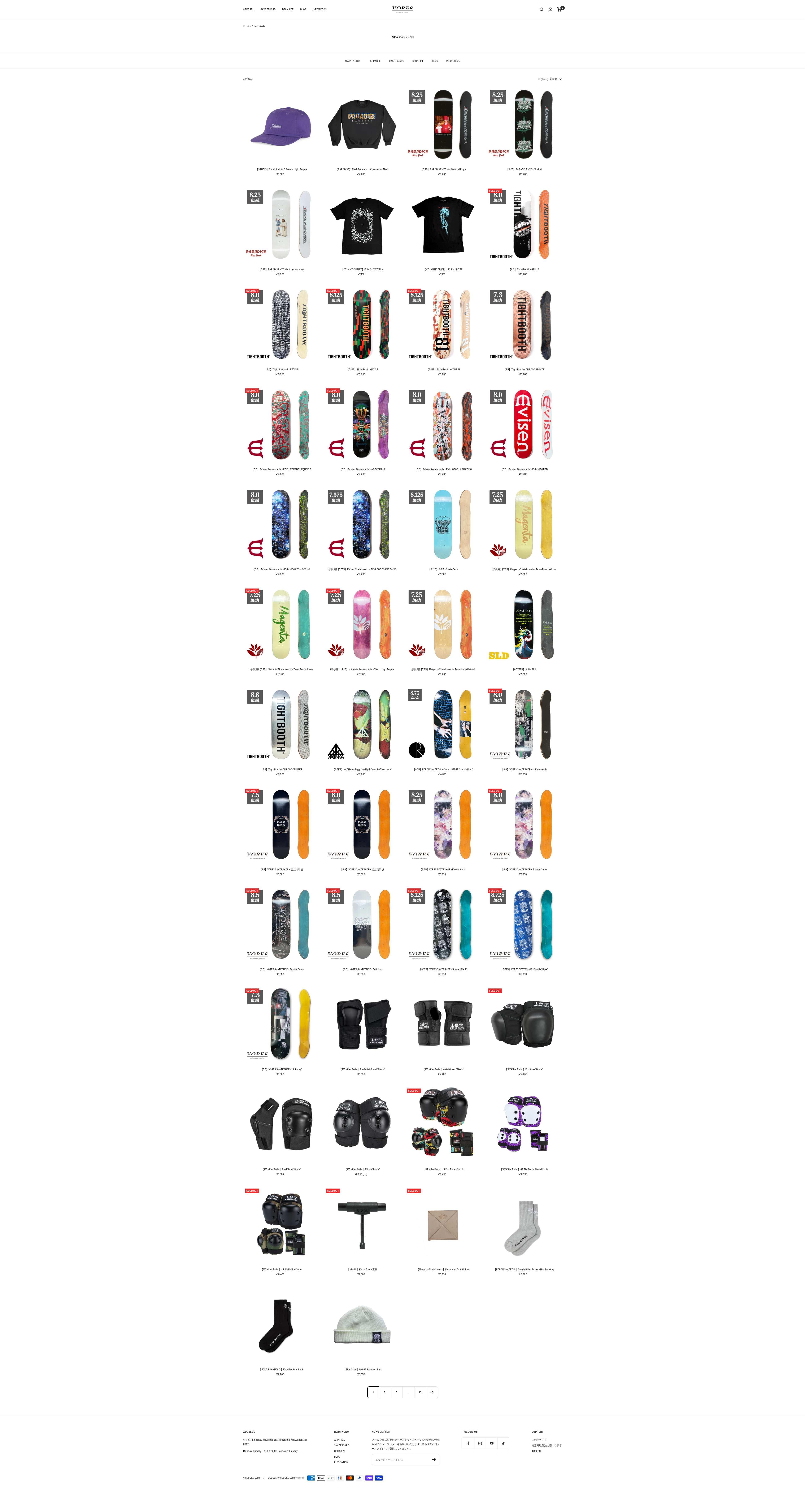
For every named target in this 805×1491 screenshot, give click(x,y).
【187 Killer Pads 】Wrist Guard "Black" (443, 1069)
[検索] (542, 9)
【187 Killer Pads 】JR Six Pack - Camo (281, 1269)
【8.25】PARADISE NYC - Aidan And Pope (443, 169)
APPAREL (248, 9)
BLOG (303, 9)
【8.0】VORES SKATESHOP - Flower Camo (524, 869)
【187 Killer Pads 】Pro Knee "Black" (524, 1069)
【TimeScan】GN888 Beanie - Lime (362, 1369)
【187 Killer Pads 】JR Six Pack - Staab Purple (524, 1169)
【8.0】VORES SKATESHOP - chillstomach (524, 769)
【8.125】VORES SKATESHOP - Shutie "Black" (443, 969)
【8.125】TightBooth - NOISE (362, 369)
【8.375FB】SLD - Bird (524, 669)
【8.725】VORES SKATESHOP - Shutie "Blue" (524, 969)
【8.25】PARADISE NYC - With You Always (281, 269)
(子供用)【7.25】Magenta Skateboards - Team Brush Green (281, 669)
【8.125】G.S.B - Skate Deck (443, 569)
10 (420, 1392)
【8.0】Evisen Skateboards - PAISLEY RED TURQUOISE (281, 469)
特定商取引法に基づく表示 (547, 1445)
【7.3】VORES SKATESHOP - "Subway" (281, 1069)
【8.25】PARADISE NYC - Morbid (524, 169)
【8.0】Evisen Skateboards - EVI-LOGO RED (524, 469)
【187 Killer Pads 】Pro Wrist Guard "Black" (362, 1069)
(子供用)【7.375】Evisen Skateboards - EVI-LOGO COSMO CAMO (362, 569)
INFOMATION (320, 9)
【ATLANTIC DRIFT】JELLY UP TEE (442, 269)
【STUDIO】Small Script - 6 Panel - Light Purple (281, 169)
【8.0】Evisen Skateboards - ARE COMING (362, 469)
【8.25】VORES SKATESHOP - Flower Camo (442, 869)
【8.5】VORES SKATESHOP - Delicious (362, 969)
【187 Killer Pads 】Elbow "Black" (362, 1169)
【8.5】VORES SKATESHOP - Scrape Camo (281, 969)
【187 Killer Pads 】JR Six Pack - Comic (443, 1169)
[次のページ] (432, 1392)
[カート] (559, 9)
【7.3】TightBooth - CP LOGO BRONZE (523, 369)
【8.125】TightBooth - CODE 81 (443, 369)
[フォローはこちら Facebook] (468, 1443)
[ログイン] (550, 9)
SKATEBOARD (268, 9)
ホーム (246, 26)
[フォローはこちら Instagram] (480, 1443)
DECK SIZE (287, 9)
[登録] (434, 1459)
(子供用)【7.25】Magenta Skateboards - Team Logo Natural (443, 669)
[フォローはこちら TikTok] (503, 1443)
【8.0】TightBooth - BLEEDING (281, 369)
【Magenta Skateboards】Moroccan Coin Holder (443, 1269)
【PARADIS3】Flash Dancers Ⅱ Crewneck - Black (362, 169)
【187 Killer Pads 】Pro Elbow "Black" (281, 1169)
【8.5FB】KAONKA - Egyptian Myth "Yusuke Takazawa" (362, 769)
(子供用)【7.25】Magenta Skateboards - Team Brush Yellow (524, 569)
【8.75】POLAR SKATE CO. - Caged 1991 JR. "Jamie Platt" (443, 769)
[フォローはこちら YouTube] (491, 1443)
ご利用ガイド (539, 1439)
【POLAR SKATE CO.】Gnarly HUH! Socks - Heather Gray (524, 1269)
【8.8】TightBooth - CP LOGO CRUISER (281, 769)
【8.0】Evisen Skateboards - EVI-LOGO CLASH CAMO (443, 469)
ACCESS (536, 1450)
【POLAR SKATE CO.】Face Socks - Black (281, 1369)
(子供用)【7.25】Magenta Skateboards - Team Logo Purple (362, 669)
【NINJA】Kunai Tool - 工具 (362, 1269)
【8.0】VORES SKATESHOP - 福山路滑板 (362, 869)
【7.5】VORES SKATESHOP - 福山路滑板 (281, 869)
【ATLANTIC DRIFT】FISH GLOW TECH (362, 269)
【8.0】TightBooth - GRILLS (524, 269)
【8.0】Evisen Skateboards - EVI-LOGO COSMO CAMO (281, 569)
